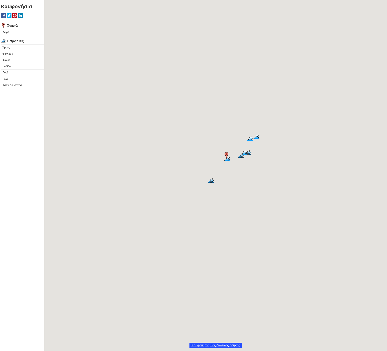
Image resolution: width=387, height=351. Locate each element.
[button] (226, 155)
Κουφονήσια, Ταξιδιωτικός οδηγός (215, 345)
